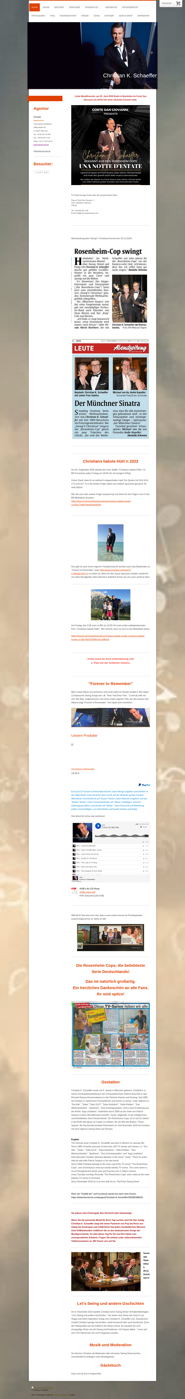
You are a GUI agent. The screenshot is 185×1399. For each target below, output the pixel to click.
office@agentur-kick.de (42, 151)
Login (151, 1387)
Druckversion (39, 1388)
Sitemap (49, 1388)
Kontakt (37, 117)
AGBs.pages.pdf (87, 892)
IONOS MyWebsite (61, 1395)
